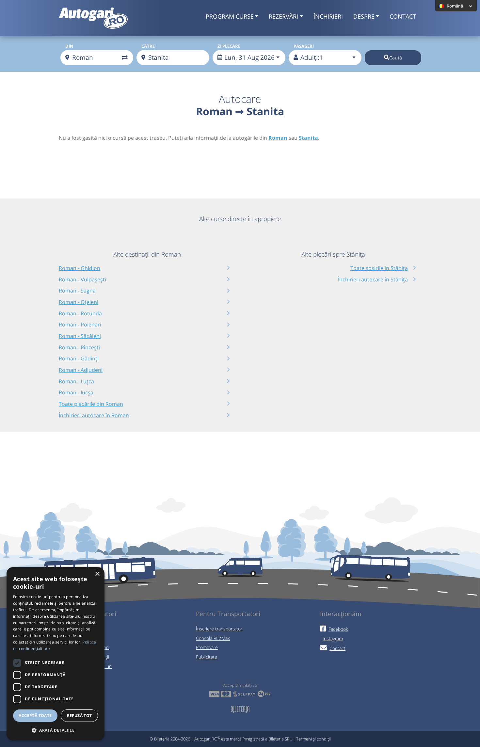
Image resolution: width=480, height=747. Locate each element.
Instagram (333, 638)
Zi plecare (228, 46)
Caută (395, 58)
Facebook (338, 629)
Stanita (308, 137)
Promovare (207, 647)
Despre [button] (364, 16)
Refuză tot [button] (79, 715)
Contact (403, 16)
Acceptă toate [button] (35, 715)
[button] (55, 730)
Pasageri (304, 46)
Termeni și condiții (313, 739)
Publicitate (206, 657)
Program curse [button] (230, 16)
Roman (277, 137)
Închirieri (328, 16)
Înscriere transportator (219, 629)
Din (69, 46)
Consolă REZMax (213, 638)
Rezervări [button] (283, 16)
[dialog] (55, 653)
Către (148, 46)
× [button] (97, 574)
